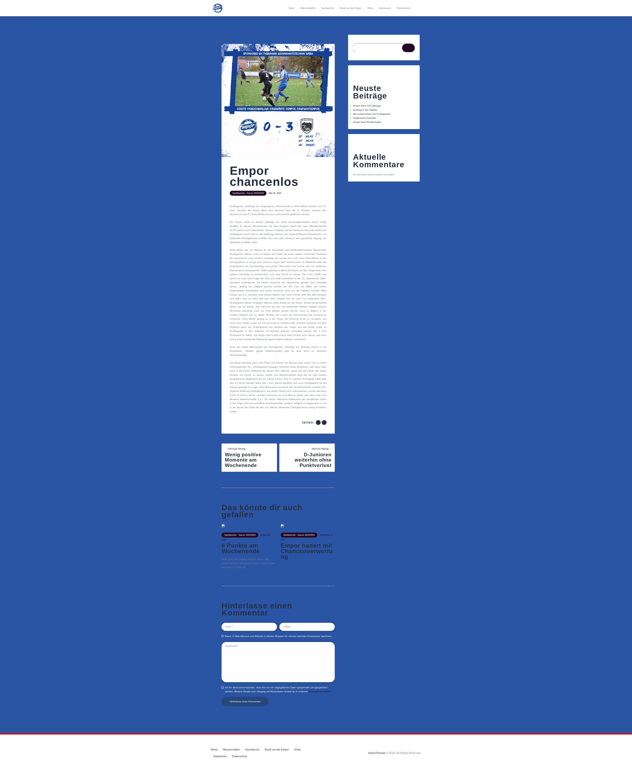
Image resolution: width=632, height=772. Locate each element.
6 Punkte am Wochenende (241, 548)
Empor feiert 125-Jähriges (367, 105)
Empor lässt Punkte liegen (367, 122)
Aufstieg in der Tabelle (365, 110)
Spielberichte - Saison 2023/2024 (248, 193)
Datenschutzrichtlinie (320, 691)
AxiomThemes (377, 753)
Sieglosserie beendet (364, 118)
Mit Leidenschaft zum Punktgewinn (372, 114)
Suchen (357, 41)
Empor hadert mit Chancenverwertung (307, 551)
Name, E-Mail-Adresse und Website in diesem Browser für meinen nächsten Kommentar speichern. (278, 636)
